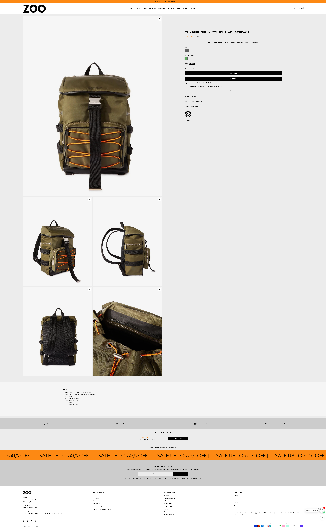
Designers (137, 8)
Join (181, 474)
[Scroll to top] (322, 525)
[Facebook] (23, 521)
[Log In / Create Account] (299, 8)
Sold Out (233, 73)
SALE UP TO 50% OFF (27, 455)
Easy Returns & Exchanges (126, 424)
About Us (96, 498)
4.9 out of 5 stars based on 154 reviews (237, 42)
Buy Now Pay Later (191, 96)
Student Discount (169, 514)
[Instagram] (27, 521)
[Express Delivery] (45, 424)
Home (151, 447)
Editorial (184, 8)
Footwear (152, 8)
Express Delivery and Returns (194, 101)
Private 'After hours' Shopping (102, 509)
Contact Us (96, 495)
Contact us (188, 120)
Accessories (161, 8)
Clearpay (166, 512)
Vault (190, 8)
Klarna (166, 509)
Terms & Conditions (169, 506)
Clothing (144, 8)
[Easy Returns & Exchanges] (117, 424)
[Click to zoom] (159, 19)
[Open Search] (296, 8)
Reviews (95, 512)
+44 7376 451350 (34, 511)
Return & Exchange (169, 498)
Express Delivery (52, 424)
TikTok (236, 502)
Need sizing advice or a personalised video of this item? (204, 68)
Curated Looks (171, 8)
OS (187, 51)
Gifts (178, 8)
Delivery (166, 495)
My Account (97, 501)
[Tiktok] (31, 521)
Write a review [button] (177, 438)
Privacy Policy (168, 503)
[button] (233, 64)
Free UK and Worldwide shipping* (196, 1)
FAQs (165, 501)
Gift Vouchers (97, 506)
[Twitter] (35, 521)
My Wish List (96, 503)
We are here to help (191, 106)
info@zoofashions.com (30, 507)
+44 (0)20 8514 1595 (28, 505)
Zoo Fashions (37, 526)
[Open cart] (302, 8)
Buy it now (233, 79)
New (131, 8)
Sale (194, 8)
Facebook (237, 495)
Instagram (237, 499)
